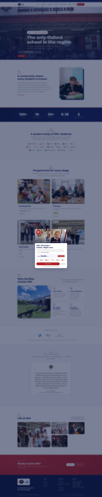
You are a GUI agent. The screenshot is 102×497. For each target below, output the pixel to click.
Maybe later (63, 263)
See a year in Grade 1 (45, 252)
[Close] (65, 231)
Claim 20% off (48, 263)
